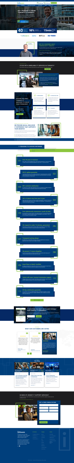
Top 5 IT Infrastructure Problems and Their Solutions (52, 376)
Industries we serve (31, 5)
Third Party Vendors (43, 447)
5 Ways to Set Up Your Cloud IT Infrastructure (36, 376)
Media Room (43, 445)
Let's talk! (48, 69)
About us (42, 434)
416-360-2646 (51, 434)
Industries (42, 442)
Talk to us (54, 2)
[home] (20, 3)
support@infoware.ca (52, 439)
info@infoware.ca (52, 437)
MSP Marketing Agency (39, 460)
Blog (46, 5)
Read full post (18, 385)
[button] (23, 5)
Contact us (51, 5)
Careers (42, 440)
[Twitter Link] (19, 446)
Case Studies (43, 437)
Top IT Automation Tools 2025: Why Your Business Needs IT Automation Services (21, 377)
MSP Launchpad (44, 460)
